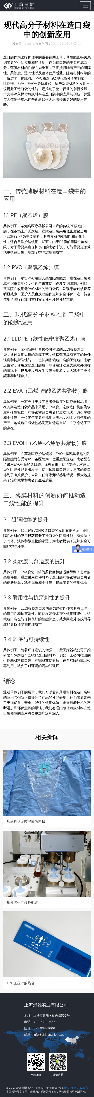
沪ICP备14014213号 (76, 1087)
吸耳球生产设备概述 (22, 902)
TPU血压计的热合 (21, 983)
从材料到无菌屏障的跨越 (26, 821)
